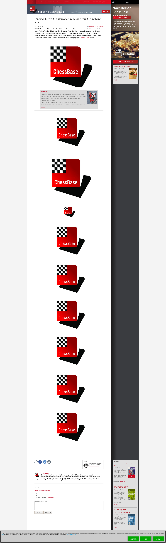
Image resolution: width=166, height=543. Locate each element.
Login (127, 2)
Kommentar (37, 499)
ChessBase (45, 473)
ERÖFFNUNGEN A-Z (51, 2)
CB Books (75, 2)
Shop (31, 2)
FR (91, 12)
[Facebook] (40, 462)
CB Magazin (65, 2)
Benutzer (38, 494)
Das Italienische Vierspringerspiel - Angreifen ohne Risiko (122, 511)
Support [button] (85, 2)
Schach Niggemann (94, 466)
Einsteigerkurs (99, 2)
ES (89, 12)
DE (85, 12)
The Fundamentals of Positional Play (122, 487)
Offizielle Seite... (85, 37)
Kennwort (38, 496)
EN (87, 12)
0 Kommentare (99, 26)
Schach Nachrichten (51, 11)
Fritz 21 (44, 91)
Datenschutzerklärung (71, 534)
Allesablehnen (146, 538)
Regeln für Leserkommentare (42, 490)
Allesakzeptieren (158, 538)
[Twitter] (45, 462)
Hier (3, 534)
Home (40, 2)
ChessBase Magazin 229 (122, 67)
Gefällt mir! (92, 26)
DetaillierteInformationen (133, 538)
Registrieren (50, 497)
